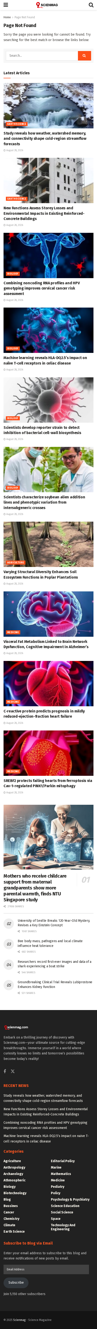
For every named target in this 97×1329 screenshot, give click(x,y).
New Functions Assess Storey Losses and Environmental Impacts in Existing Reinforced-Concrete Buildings (44, 213)
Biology (12, 273)
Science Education (65, 1206)
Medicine (13, 632)
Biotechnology (15, 1193)
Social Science (62, 1212)
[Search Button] (91, 5)
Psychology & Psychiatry (70, 1200)
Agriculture (15, 562)
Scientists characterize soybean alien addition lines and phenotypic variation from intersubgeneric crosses (44, 502)
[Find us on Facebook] (5, 1072)
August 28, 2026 (14, 150)
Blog (7, 1200)
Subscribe (16, 1283)
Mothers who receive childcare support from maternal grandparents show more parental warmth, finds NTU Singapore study (35, 888)
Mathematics (61, 1174)
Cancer (9, 1212)
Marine (56, 1167)
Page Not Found (25, 17)
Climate (9, 1225)
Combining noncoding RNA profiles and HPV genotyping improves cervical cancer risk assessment (42, 288)
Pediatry (57, 1187)
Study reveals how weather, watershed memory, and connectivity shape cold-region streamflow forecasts (45, 138)
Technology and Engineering (63, 1227)
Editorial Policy (63, 1161)
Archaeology (13, 1174)
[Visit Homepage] (48, 5)
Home (7, 17)
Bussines (11, 1206)
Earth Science (16, 124)
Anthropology (14, 1167)
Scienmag (19, 1320)
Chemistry (11, 1219)
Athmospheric (14, 1180)
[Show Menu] (6, 5)
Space (56, 1219)
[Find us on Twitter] (13, 1072)
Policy (55, 1193)
